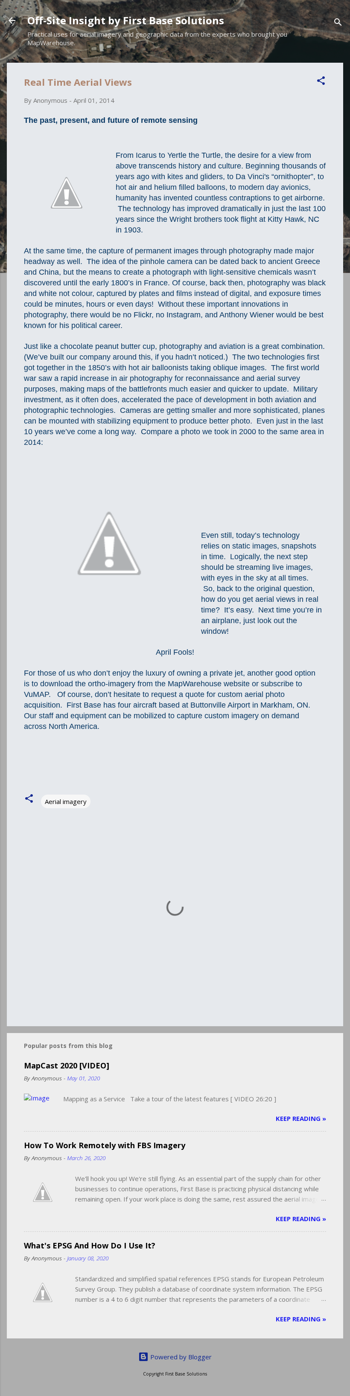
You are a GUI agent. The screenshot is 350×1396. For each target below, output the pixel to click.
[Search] (338, 23)
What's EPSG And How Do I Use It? (89, 1245)
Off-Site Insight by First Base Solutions (125, 20)
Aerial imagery (66, 801)
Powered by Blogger (180, 1356)
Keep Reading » (301, 1118)
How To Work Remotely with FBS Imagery (104, 1145)
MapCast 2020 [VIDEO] (66, 1065)
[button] (321, 81)
